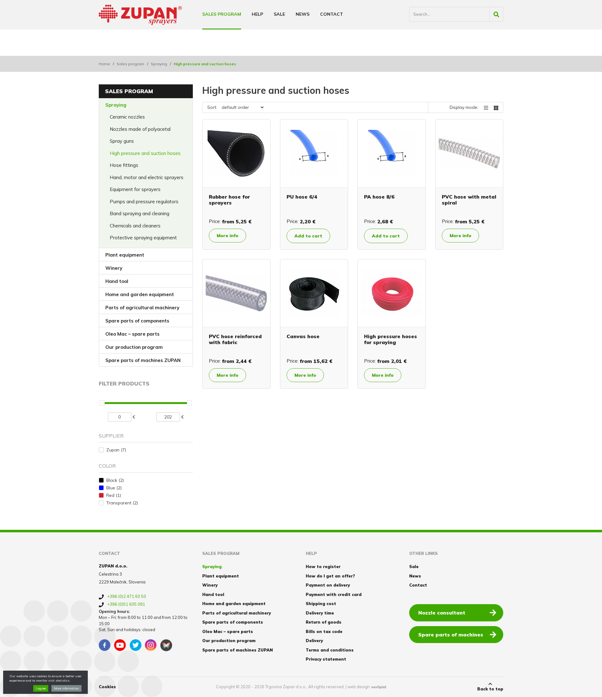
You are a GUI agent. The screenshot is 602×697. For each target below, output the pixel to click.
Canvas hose (303, 336)
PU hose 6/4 (302, 197)
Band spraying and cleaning (139, 213)
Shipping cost (321, 603)
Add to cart (308, 236)
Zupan (116, 450)
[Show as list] (489, 107)
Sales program (221, 14)
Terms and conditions (330, 649)
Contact (331, 14)
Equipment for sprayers (135, 189)
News (302, 14)
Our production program (134, 347)
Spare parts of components (137, 321)
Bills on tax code (324, 631)
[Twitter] (135, 645)
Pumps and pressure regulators (144, 202)
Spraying (159, 63)
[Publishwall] (166, 645)
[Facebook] (105, 645)
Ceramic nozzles (127, 117)
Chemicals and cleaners (135, 226)
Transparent (122, 503)
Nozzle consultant (441, 612)
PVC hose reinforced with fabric (235, 339)
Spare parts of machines (450, 634)
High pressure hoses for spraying (390, 339)
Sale (279, 14)
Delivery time (320, 612)
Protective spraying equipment (143, 238)
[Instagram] (151, 645)
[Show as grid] (496, 107)
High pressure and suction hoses (145, 153)
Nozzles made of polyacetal (140, 129)
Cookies (107, 686)
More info (227, 235)
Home (104, 63)
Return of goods (323, 622)
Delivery (314, 640)
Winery (113, 268)
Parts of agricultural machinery (142, 308)
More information (66, 688)
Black (115, 480)
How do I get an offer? (330, 575)
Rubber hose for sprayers (229, 200)
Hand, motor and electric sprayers (146, 177)
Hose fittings (124, 165)
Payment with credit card (334, 594)
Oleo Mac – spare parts (132, 334)
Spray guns (122, 141)
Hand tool (116, 281)
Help (257, 14)
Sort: (212, 107)
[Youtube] (120, 645)
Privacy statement (326, 659)
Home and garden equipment (139, 294)
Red (113, 495)
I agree (41, 688)
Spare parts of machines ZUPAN (143, 360)
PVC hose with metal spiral (469, 200)
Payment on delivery (328, 585)
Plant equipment (124, 255)
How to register (323, 566)
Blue (114, 488)
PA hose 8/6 (379, 197)
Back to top (490, 688)
